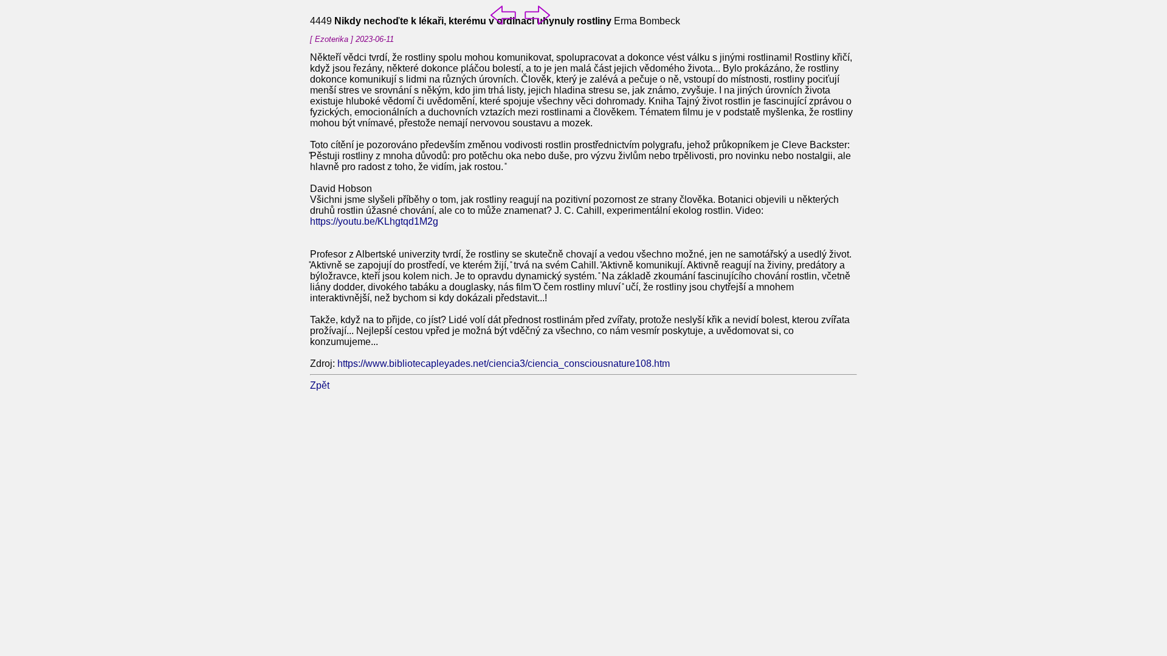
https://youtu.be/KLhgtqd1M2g (374, 221)
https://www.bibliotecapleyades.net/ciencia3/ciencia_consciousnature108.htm (503, 363)
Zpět (319, 385)
